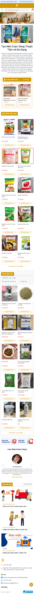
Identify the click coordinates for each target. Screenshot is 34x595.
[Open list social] (31, 584)
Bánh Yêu (8, 592)
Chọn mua (10, 105)
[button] (9, 277)
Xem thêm (26, 79)
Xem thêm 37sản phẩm (16, 266)
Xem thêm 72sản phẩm (16, 432)
